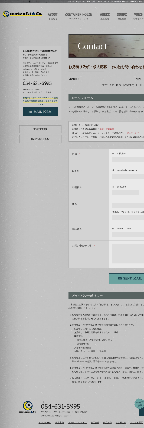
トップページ (45, 422)
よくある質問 (136, 422)
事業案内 (59, 422)
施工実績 (95, 422)
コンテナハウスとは (77, 422)
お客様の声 (121, 422)
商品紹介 (107, 422)
